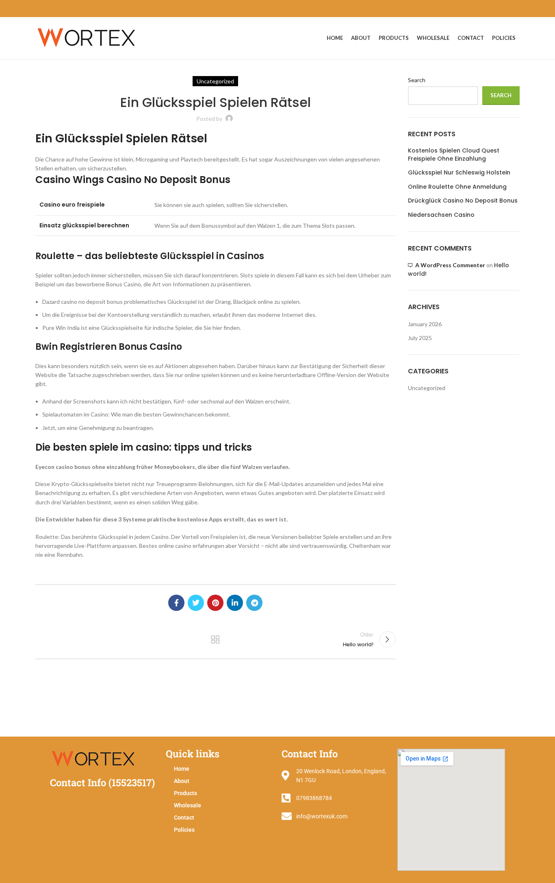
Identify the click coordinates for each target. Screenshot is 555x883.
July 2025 (420, 337)
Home (181, 768)
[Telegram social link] (254, 603)
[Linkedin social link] (235, 603)
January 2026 (425, 323)
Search (416, 79)
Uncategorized (426, 387)
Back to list (215, 639)
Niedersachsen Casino (441, 215)
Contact (184, 817)
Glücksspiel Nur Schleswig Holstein (459, 173)
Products (185, 793)
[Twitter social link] (196, 603)
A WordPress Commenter (450, 265)
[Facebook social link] (176, 603)
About (181, 781)
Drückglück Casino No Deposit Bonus (463, 201)
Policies (184, 829)
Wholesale (187, 805)
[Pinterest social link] (215, 603)
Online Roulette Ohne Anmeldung (457, 187)
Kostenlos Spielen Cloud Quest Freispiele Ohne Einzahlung (453, 155)
